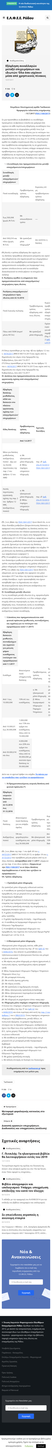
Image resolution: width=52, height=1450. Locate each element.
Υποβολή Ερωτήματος (11, 1348)
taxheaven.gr (34, 1068)
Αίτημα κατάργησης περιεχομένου (16, 1386)
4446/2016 (8, 952)
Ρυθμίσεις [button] (29, 1446)
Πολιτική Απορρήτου (10, 1381)
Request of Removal (10, 1390)
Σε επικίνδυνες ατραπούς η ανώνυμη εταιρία (20, 1216)
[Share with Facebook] (7, 95)
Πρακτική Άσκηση (9, 1366)
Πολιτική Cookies (9, 1377)
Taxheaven (8, 1082)
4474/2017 (9, 353)
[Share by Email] (17, 95)
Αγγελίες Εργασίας (9, 1361)
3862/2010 (20, 1015)
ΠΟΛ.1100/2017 (43, 113)
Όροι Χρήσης (7, 1372)
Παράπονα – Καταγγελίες (12, 1352)
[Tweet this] (12, 95)
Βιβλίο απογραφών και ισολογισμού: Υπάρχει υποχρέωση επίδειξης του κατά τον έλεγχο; (25, 1187)
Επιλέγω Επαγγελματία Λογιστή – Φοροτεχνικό (21, 1357)
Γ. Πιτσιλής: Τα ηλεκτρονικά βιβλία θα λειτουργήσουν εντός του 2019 (25, 1155)
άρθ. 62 (41, 948)
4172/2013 (44, 465)
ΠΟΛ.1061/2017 (43, 468)
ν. (39, 465)
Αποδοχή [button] (41, 1446)
